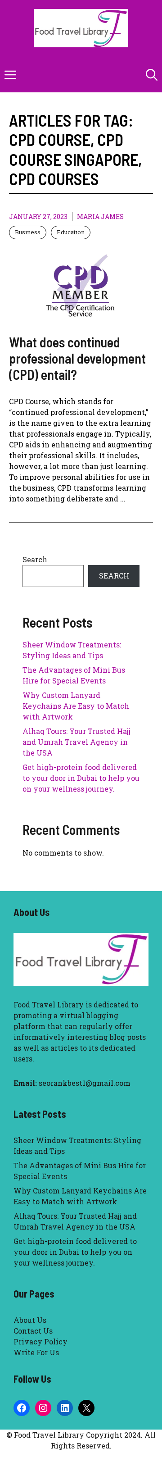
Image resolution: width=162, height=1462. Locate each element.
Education (71, 232)
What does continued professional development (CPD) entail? (77, 358)
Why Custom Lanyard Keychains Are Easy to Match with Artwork (75, 705)
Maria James (100, 216)
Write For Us (36, 1352)
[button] (151, 74)
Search (34, 559)
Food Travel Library (49, 1004)
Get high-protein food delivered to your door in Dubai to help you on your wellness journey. (81, 777)
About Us (30, 1320)
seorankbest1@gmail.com (84, 1083)
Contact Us (33, 1330)
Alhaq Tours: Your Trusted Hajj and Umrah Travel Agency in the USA (76, 741)
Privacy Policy (41, 1341)
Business (27, 232)
